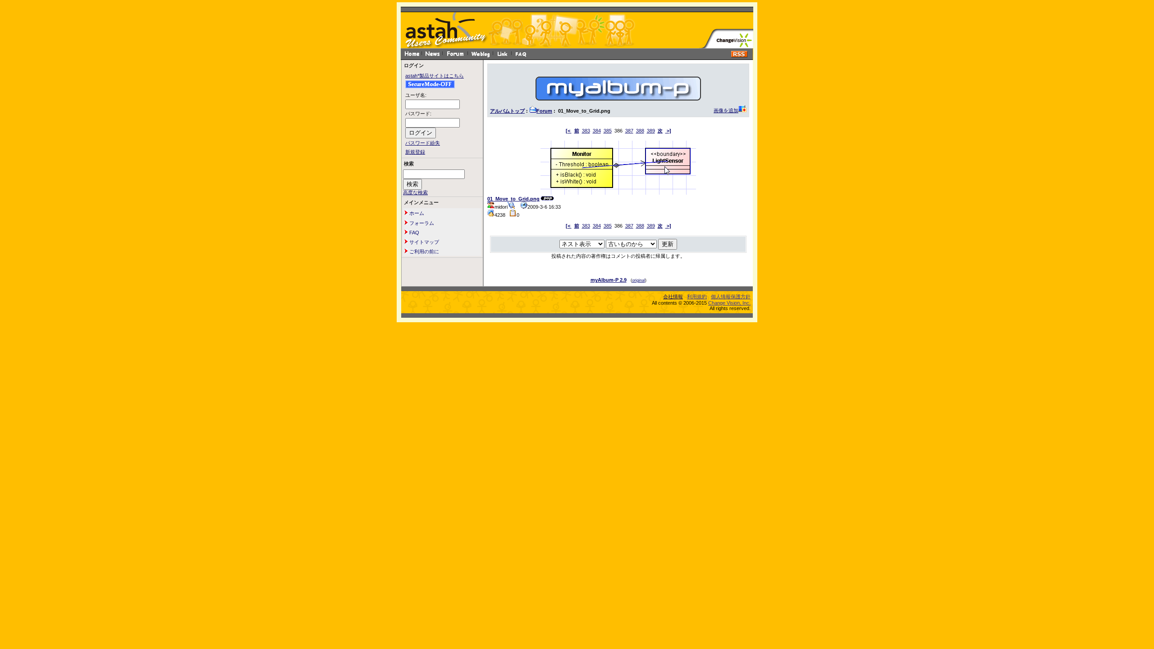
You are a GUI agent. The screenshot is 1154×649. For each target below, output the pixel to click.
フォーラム (421, 223)
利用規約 (697, 296)
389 (651, 130)
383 (586, 130)
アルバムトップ (507, 111)
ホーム (416, 213)
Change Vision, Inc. (729, 303)
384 (597, 130)
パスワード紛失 (422, 143)
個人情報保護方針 (731, 296)
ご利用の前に (423, 251)
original (638, 280)
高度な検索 (415, 192)
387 (629, 130)
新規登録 (415, 152)
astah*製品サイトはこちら (434, 75)
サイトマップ (423, 242)
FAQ (413, 232)
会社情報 (673, 296)
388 (640, 130)
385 (608, 130)
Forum (544, 111)
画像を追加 (726, 110)
